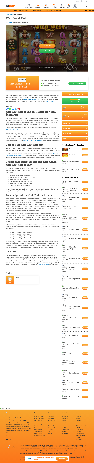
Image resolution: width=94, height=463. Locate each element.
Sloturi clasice (51, 418)
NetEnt (63, 425)
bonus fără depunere (12, 129)
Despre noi (78, 416)
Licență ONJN (79, 422)
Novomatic (64, 424)
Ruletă (49, 431)
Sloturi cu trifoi (51, 425)
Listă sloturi (79, 439)
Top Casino (54, 7)
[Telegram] (16, 109)
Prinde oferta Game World (77, 83)
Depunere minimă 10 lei (39, 435)
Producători (45, 7)
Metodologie (79, 420)
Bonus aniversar (37, 427)
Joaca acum (85, 149)
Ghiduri (68, 7)
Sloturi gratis (51, 416)
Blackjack (50, 433)
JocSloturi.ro (22, 445)
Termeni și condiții (80, 435)
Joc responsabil (79, 424)
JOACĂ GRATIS (47, 46)
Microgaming (65, 418)
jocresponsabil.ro (80, 457)
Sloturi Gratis (37, 7)
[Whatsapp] (10, 109)
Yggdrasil (64, 431)
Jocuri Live (61, 7)
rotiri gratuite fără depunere (31, 99)
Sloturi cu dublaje (52, 427)
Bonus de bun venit (38, 425)
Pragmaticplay (65, 429)
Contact (78, 418)
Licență (77, 1)
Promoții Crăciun (38, 433)
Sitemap (78, 437)
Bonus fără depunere (39, 418)
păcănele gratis (49, 101)
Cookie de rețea (79, 429)
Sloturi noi (50, 429)
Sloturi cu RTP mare (52, 424)
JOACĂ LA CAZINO (47, 50)
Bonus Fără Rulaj (38, 424)
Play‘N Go (64, 427)
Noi (86, 116)
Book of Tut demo (43, 264)
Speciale (84, 118)
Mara (10, 22)
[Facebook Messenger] (13, 109)
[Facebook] (7, 109)
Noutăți (74, 7)
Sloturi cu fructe (52, 420)
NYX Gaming (65, 433)
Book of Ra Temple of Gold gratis (32, 140)
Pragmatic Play (84, 108)
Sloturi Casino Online (39, 416)
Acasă (7, 14)
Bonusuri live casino (38, 429)
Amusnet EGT (65, 416)
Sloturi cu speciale (52, 422)
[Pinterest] (18, 109)
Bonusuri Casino (28, 7)
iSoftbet (64, 420)
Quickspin (64, 422)
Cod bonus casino (38, 431)
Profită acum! (62, 458)
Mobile (11, 14)
